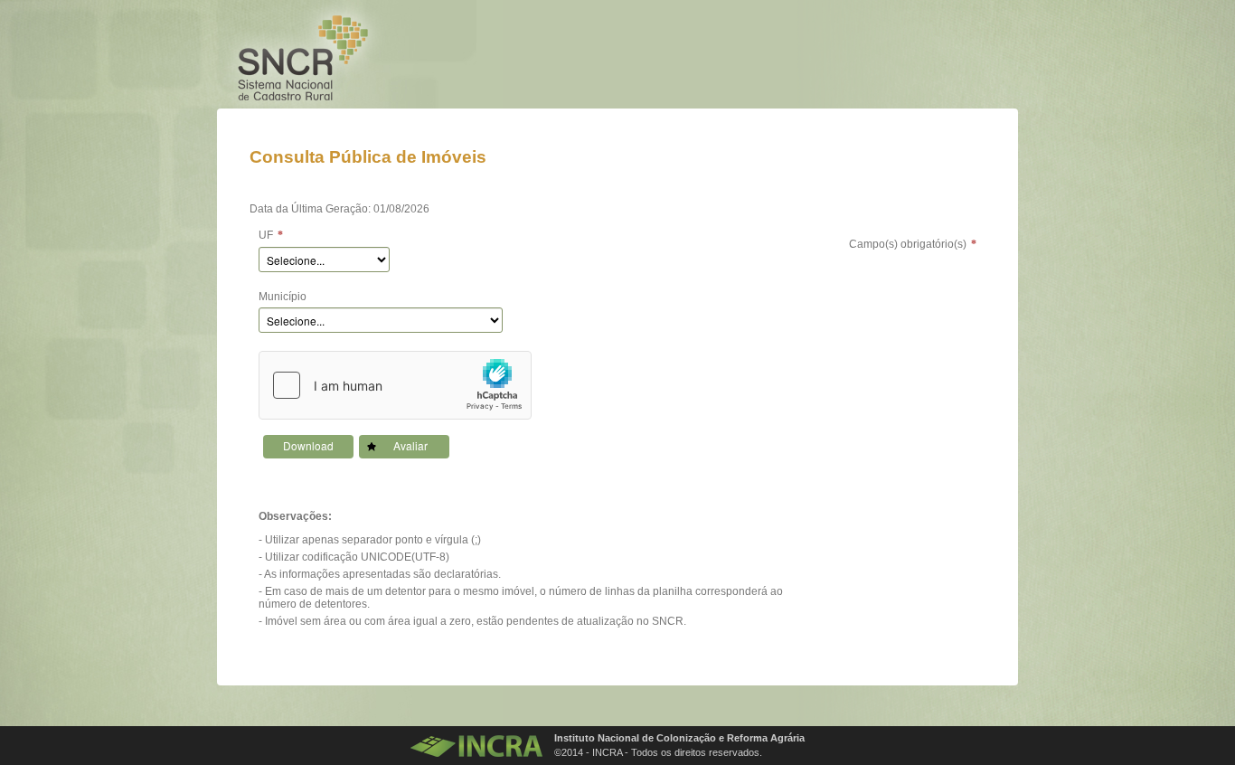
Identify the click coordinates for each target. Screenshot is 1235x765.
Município (282, 296)
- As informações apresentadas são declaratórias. (380, 574)
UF (266, 235)
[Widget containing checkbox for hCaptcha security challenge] (395, 385)
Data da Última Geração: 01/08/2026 (339, 209)
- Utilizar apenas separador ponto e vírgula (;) (370, 540)
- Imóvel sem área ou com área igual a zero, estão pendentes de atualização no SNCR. (472, 621)
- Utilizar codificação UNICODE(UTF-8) (354, 557)
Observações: (295, 516)
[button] (308, 446)
